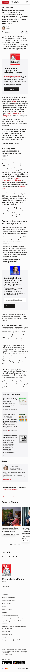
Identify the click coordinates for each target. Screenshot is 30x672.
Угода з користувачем (8, 597)
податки (4, 496)
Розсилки (4, 612)
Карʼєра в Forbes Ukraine (9, 600)
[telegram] (13, 557)
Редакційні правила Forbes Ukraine (12, 621)
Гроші (3, 7)
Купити (12, 89)
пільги (9, 496)
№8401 (13, 101)
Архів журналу (6, 631)
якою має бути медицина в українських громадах (10, 529)
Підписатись (9, 306)
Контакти (5, 594)
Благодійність (6, 637)
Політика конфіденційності (10, 615)
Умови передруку (7, 609)
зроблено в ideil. (23, 668)
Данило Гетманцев (18, 496)
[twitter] (2, 557)
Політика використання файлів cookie (13, 618)
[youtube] (16, 557)
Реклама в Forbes (7, 634)
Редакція (4, 623)
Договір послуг (6, 603)
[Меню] (27, 2)
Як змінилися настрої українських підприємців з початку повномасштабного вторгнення (10, 402)
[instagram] (9, 557)
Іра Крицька (9, 27)
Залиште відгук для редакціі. (11, 489)
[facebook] (6, 557)
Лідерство (5, 409)
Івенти (4, 606)
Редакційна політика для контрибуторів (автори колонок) (14, 627)
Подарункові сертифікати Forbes (11, 640)
